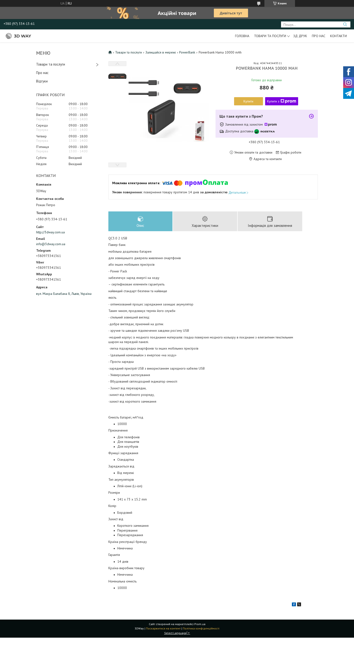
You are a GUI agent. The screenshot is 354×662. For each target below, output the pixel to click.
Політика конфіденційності (201, 628)
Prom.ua (199, 624)
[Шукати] (345, 24)
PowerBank (187, 52)
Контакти (338, 36)
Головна (242, 36)
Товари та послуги (270, 36)
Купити (248, 101)
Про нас (318, 36)
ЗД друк (300, 36)
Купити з (273, 101)
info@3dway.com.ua (50, 244)
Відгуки (42, 81)
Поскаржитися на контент (163, 628)
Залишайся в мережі (160, 52)
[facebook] (294, 605)
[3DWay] (18, 36)
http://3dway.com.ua (50, 232)
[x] (299, 605)
